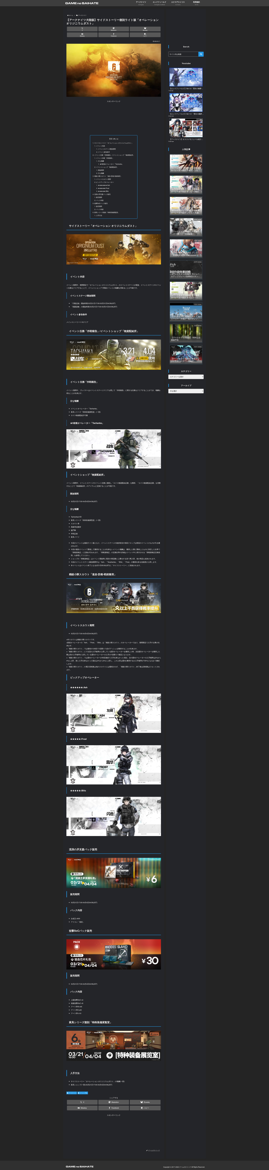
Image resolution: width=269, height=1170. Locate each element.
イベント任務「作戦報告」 (105, 158)
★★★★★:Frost (103, 188)
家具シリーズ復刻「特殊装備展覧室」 (106, 212)
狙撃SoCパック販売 (101, 203)
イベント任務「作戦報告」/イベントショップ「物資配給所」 (114, 155)
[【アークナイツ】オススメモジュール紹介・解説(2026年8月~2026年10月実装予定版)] (186, 128)
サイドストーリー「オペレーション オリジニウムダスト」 (113, 143)
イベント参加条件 (104, 152)
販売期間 (99, 197)
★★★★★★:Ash (104, 185)
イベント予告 (83, 1093)
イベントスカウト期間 (103, 179)
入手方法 (99, 215)
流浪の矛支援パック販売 (102, 194)
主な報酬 (101, 161)
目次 (111, 138)
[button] (145, 34)
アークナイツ (72, 1093)
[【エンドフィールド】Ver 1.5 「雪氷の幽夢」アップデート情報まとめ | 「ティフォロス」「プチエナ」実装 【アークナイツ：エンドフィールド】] (186, 102)
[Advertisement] (113, 117)
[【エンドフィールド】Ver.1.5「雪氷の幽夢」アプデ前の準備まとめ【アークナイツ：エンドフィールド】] (186, 77)
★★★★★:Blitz (103, 191)
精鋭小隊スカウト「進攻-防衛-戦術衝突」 (108, 176)
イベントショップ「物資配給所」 (107, 167)
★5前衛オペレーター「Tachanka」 (111, 164)
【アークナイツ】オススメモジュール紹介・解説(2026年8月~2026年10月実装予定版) (201, 139)
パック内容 (100, 200)
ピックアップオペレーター (105, 182)
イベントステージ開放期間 (107, 149)
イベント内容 (100, 146)
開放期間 (101, 170)
